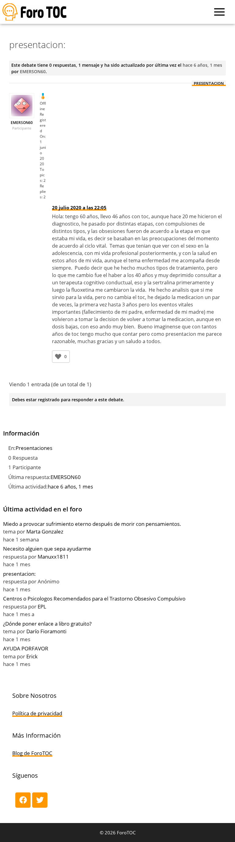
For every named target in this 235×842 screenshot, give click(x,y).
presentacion (209, 83)
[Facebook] (23, 800)
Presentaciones (34, 447)
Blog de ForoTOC (32, 753)
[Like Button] (58, 356)
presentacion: (19, 573)
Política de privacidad (37, 713)
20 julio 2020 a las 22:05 (79, 207)
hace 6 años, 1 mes (202, 65)
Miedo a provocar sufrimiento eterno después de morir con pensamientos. (92, 523)
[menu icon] (219, 12)
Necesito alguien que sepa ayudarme (47, 548)
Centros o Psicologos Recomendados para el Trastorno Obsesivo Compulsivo (94, 598)
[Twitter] (39, 800)
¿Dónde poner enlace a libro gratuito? (47, 623)
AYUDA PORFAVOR (25, 648)
